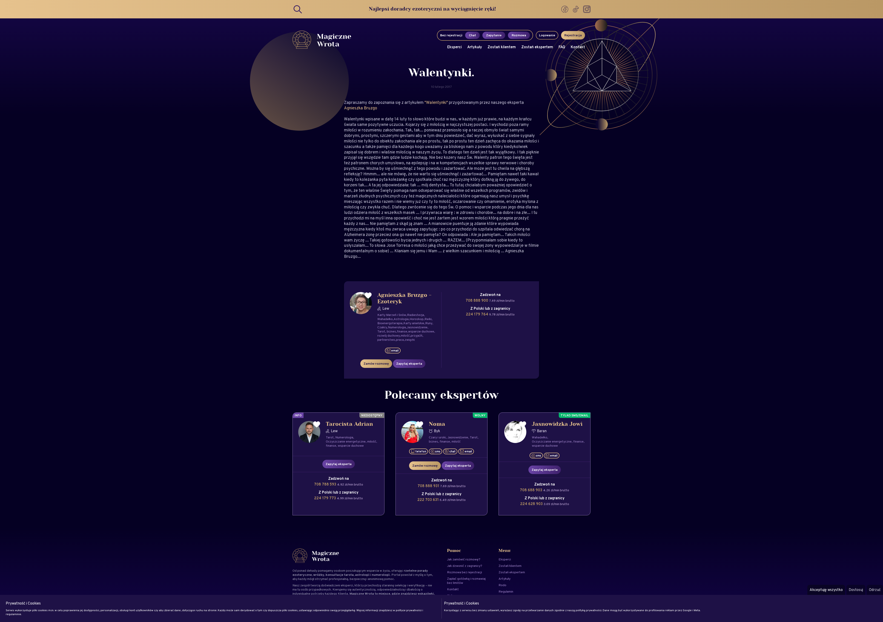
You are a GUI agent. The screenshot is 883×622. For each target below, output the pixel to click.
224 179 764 (477, 314)
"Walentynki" (436, 102)
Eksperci (454, 47)
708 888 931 (429, 485)
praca (400, 340)
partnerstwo (386, 340)
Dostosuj (856, 589)
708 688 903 (531, 490)
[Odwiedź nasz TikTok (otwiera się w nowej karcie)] (576, 9)
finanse (402, 331)
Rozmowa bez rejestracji (464, 572)
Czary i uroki (437, 437)
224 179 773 (325, 498)
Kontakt (578, 47)
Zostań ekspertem (537, 47)
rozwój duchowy (388, 335)
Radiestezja (415, 315)
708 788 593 (325, 484)
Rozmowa (519, 35)
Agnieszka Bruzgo (360, 108)
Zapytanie (494, 35)
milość (405, 335)
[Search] (298, 9)
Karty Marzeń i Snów (391, 315)
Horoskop (417, 319)
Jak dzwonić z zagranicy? (464, 566)
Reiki (428, 319)
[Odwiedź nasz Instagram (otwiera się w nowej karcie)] (587, 9)
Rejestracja (573, 35)
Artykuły (474, 47)
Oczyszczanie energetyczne (346, 441)
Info (298, 415)
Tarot (381, 331)
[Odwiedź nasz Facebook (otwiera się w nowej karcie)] (565, 9)
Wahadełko (385, 319)
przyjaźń (416, 335)
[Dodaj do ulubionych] (368, 295)
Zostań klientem (501, 47)
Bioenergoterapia (389, 323)
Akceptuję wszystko (826, 589)
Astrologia (401, 319)
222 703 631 (428, 499)
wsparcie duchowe (421, 331)
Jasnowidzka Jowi (557, 424)
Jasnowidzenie (417, 327)
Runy (428, 323)
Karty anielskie (413, 323)
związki (410, 340)
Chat (472, 35)
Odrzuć (875, 589)
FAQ (562, 47)
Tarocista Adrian (349, 424)
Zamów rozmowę (376, 363)
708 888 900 (477, 300)
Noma (437, 424)
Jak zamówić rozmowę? (463, 559)
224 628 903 (532, 503)
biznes (391, 331)
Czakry (382, 327)
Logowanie (547, 35)
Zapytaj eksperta (409, 363)
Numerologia (397, 327)
